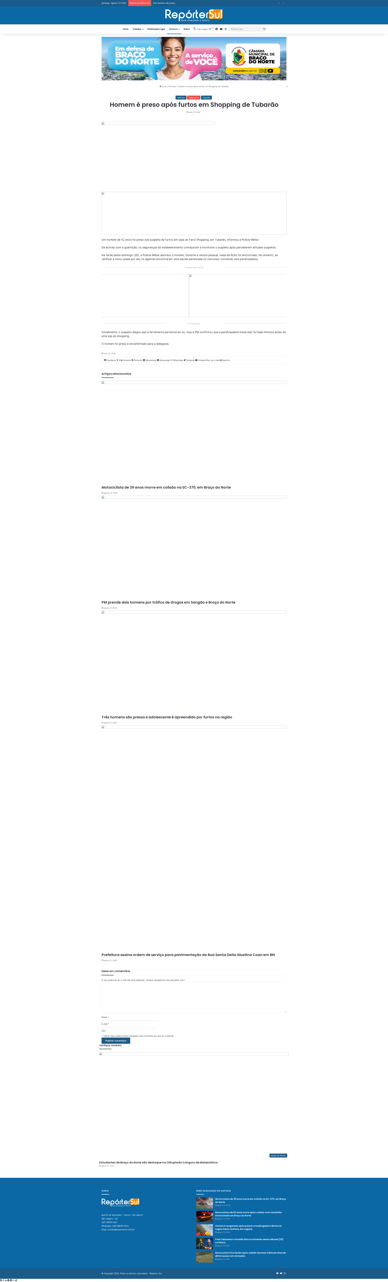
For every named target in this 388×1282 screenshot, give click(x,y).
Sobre (187, 29)
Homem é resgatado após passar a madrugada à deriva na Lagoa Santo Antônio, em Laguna (248, 1227)
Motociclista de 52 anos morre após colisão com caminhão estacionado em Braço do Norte (248, 1214)
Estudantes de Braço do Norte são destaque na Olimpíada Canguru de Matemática (158, 1162)
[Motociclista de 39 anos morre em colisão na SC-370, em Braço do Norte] (204, 1203)
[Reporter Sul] (194, 15)
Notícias (173, 29)
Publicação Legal (156, 29)
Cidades (137, 29)
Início (126, 29)
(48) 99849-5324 (120, 1226)
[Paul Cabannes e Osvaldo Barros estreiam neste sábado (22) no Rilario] (204, 1243)
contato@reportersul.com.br (121, 1229)
